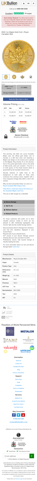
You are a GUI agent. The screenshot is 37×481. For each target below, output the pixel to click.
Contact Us (18, 363)
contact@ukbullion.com (18, 422)
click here (16, 247)
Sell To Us (9, 206)
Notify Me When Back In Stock (18, 99)
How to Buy (18, 379)
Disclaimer (21, 373)
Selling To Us (18, 398)
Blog (18, 370)
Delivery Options (11, 210)
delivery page (19, 479)
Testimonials (18, 391)
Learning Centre (18, 407)
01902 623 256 (18, 419)
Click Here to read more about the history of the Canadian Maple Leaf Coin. (18, 190)
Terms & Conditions (18, 388)
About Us (18, 360)
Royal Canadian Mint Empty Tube (14, 186)
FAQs (18, 382)
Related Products (12, 214)
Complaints (18, 385)
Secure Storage (11, 202)
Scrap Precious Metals (18, 401)
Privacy (15, 373)
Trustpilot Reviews (18, 366)
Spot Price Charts (18, 404)
